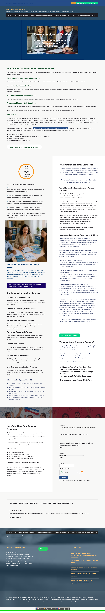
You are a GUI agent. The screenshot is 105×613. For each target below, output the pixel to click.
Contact (93, 15)
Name (61, 447)
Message (62, 463)
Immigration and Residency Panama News (84, 568)
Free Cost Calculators (84, 15)
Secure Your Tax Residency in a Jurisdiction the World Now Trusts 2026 (84, 554)
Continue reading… (15, 517)
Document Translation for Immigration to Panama (84, 561)
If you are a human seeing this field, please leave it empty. (74, 480)
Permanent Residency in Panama (19, 332)
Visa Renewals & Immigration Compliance (23, 367)
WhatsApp (43, 548)
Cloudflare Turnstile (64, 469)
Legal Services (71, 15)
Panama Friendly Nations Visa (18, 297)
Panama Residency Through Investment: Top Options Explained (83, 574)
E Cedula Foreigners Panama (44, 15)
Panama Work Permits (15, 343)
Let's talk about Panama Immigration (77, 328)
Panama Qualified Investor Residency (21, 320)
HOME (9, 15)
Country (61, 453)
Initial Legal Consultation (13, 189)
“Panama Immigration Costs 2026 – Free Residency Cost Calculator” (42, 503)
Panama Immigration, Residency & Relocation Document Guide (81, 581)
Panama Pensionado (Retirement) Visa (21, 309)
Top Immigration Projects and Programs (24, 15)
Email (61, 457)
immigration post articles (59, 15)
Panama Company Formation (18, 355)
